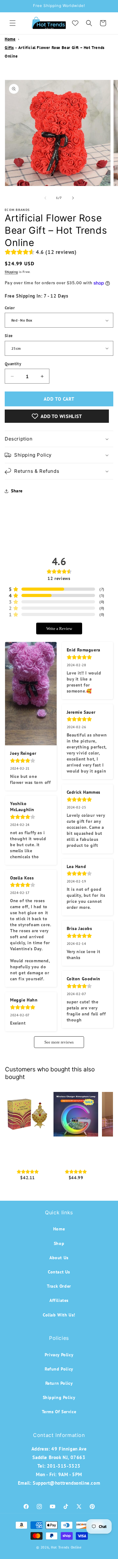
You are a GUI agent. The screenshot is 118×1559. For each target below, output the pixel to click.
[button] (13, 23)
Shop (59, 1243)
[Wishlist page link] (75, 23)
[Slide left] (45, 198)
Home (10, 39)
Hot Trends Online (66, 1547)
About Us (59, 1257)
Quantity (13, 364)
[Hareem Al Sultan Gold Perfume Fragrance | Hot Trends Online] (27, 1114)
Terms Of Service (59, 1411)
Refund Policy (59, 1369)
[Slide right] (73, 198)
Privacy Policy (59, 1355)
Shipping (11, 272)
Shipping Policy (59, 1397)
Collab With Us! (59, 1315)
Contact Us (59, 1272)
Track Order (59, 1286)
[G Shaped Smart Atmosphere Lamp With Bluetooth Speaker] (75, 1114)
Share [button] (17, 491)
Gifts (9, 47)
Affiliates (59, 1300)
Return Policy (59, 1383)
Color (10, 308)
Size (9, 335)
